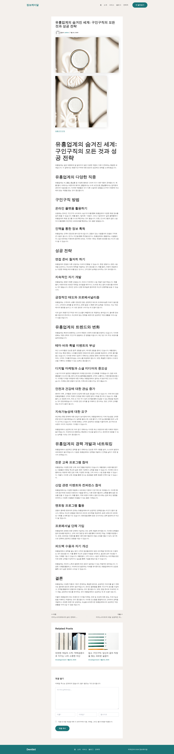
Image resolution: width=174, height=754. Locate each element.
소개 (105, 5)
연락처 (125, 5)
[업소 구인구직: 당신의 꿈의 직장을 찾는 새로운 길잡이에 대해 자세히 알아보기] (103, 641)
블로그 (118, 5)
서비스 (111, 5)
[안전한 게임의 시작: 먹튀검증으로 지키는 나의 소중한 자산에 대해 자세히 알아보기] (70, 641)
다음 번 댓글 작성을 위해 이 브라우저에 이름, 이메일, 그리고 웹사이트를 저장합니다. (85, 721)
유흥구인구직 (60, 131)
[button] (139, 5)
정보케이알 (33, 5)
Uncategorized (60, 660)
